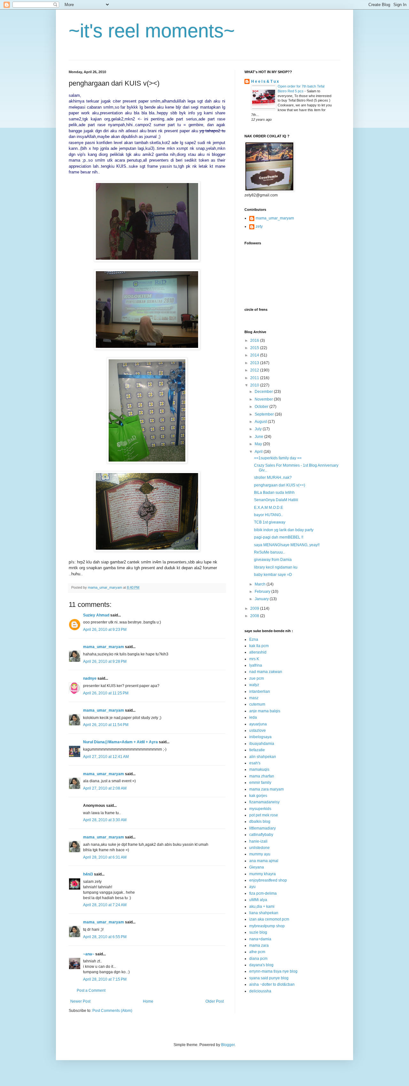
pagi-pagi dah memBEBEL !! (278, 537)
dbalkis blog (259, 821)
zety (259, 226)
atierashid (257, 652)
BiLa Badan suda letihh (274, 492)
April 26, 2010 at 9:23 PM (105, 629)
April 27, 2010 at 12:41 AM (106, 756)
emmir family (260, 782)
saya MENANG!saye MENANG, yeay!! (287, 545)
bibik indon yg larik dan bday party (283, 530)
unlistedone (259, 847)
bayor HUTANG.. (268, 515)
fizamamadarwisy (264, 802)
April (259, 451)
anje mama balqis (264, 711)
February (263, 591)
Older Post (214, 1001)
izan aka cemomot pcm (269, 919)
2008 (255, 616)
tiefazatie (257, 750)
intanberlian (259, 691)
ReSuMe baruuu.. (269, 552)
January (262, 599)
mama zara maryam (266, 789)
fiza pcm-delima (263, 893)
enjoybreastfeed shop (268, 880)
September (265, 414)
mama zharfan (261, 776)
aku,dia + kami (261, 906)
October (262, 406)
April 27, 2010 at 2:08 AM (105, 788)
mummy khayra (262, 874)
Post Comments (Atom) (112, 1010)
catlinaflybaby (261, 834)
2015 (255, 348)
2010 (255, 385)
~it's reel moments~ (152, 31)
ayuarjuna (258, 724)
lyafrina (255, 665)
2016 (255, 340)
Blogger (228, 1045)
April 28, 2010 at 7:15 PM (105, 979)
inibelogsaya (260, 737)
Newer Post (80, 1001)
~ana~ (88, 954)
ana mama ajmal (263, 861)
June (259, 436)
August (261, 421)
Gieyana (256, 867)
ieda (253, 717)
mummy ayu (259, 854)
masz (254, 698)
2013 (255, 363)
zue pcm (256, 678)
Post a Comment (91, 990)
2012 (255, 370)
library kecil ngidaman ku (275, 567)
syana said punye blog (269, 978)
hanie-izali (258, 841)
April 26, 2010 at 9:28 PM (105, 661)
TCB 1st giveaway (269, 522)
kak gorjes (258, 795)
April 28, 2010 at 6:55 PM (105, 937)
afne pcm (257, 952)
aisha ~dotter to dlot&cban (272, 984)
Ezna (253, 639)
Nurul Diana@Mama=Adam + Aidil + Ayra (120, 742)
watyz (254, 685)
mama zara (259, 945)
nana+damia (260, 939)
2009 (255, 608)
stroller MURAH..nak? (273, 477)
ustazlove (257, 730)
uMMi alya (258, 900)
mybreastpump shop (267, 926)
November (264, 399)
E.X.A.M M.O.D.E (268, 507)
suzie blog (258, 932)
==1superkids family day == (278, 458)
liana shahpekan (263, 913)
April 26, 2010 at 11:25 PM (105, 693)
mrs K (254, 659)
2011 (255, 378)
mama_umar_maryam (103, 647)
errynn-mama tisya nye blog (273, 971)
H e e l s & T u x (265, 81)
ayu (252, 886)
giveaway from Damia (273, 559)
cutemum (257, 704)
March (260, 584)
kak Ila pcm (259, 646)
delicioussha (260, 991)
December (264, 391)
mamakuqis (259, 769)
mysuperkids (260, 809)
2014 (255, 355)
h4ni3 (88, 874)
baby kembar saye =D (273, 574)
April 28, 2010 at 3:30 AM (105, 820)
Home (148, 1001)
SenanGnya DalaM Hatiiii (276, 500)
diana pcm (258, 958)
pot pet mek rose (263, 815)
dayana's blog (261, 965)
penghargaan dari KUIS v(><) (279, 485)
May (259, 444)
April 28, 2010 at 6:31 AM (105, 857)
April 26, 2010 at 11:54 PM (105, 725)
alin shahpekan (262, 756)
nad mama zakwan (265, 671)
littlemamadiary (262, 828)
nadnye (89, 678)
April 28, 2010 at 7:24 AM (105, 905)
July (259, 429)
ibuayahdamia (261, 743)
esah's (254, 763)
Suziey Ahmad (96, 615)
